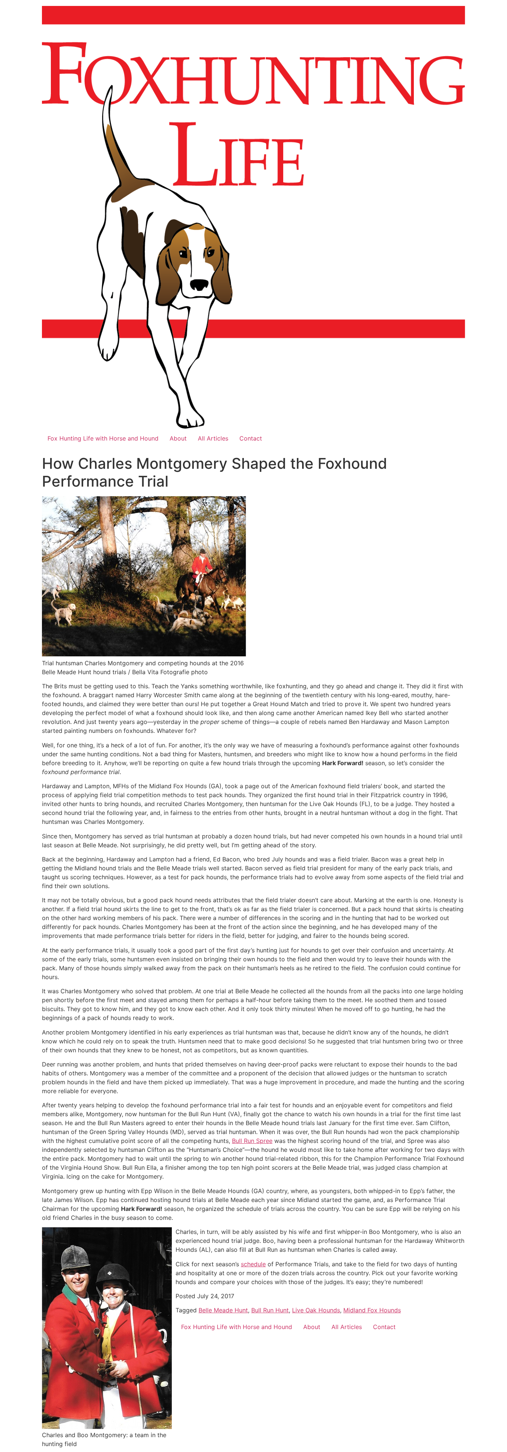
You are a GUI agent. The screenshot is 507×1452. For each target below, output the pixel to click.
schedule (253, 1264)
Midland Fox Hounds (372, 1310)
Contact (250, 438)
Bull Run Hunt (270, 1310)
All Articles (213, 438)
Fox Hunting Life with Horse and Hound (103, 438)
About (178, 438)
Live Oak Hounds (316, 1310)
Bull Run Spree (252, 1140)
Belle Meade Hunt (223, 1310)
